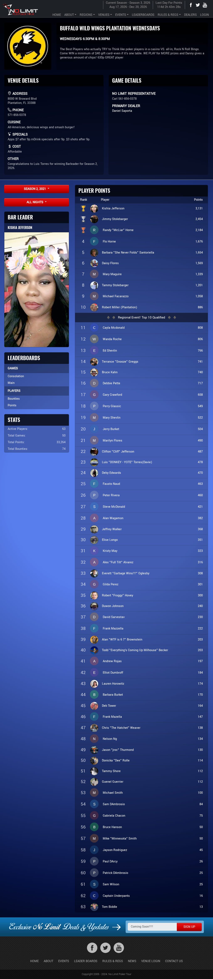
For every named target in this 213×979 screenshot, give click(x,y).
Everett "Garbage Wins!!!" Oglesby (125, 573)
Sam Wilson (111, 884)
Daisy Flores (110, 263)
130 (200, 750)
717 (200, 383)
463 (200, 484)
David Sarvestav (114, 617)
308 (200, 573)
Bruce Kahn (110, 372)
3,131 (199, 208)
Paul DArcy (110, 861)
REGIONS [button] (86, 15)
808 (200, 328)
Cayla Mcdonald (114, 328)
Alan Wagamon (113, 518)
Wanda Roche (112, 339)
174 (200, 684)
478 (200, 462)
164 (200, 706)
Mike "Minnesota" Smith (120, 838)
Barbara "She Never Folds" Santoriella (128, 252)
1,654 (199, 252)
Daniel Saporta (122, 111)
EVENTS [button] (120, 15)
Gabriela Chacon (114, 816)
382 (200, 518)
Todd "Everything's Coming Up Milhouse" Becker (135, 650)
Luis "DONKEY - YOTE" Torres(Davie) (127, 462)
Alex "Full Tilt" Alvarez (118, 562)
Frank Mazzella (113, 628)
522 (200, 417)
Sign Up (189, 927)
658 (200, 395)
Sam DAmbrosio (114, 804)
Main (11, 383)
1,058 (199, 296)
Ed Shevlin (110, 350)
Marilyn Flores (112, 440)
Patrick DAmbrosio (115, 873)
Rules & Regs (112, 961)
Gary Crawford (112, 395)
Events (63, 961)
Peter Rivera (111, 495)
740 (200, 372)
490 (200, 440)
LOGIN (204, 15)
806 (200, 339)
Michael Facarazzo (116, 296)
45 (201, 850)
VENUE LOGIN (150, 961)
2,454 (199, 219)
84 (201, 804)
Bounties (14, 399)
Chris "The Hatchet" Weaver (121, 728)
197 (200, 661)
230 (200, 617)
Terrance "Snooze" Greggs (120, 362)
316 (200, 562)
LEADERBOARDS (143, 15)
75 (201, 816)
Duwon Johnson (113, 606)
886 (200, 307)
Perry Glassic (112, 406)
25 (201, 873)
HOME (56, 15)
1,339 (199, 274)
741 (200, 362)
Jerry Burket (111, 429)
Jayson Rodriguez (115, 850)
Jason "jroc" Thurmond (118, 750)
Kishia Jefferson (20, 227)
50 (201, 827)
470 (200, 473)
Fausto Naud (111, 484)
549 (200, 406)
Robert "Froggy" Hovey (117, 595)
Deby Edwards (111, 473)
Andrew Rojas (112, 661)
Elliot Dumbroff (113, 672)
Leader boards (85, 961)
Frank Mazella (112, 717)
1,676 (199, 241)
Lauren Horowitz (113, 684)
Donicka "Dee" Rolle (116, 760)
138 (200, 728)
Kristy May (110, 551)
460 (200, 495)
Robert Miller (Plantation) (119, 307)
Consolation (16, 376)
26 (201, 861)
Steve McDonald (114, 507)
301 (200, 584)
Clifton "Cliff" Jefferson (118, 451)
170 (200, 695)
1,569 (199, 263)
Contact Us (174, 961)
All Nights (35, 202)
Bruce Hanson (112, 827)
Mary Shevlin (111, 417)
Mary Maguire (112, 274)
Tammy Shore (111, 771)
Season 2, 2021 (35, 189)
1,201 (199, 285)
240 (200, 606)
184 (200, 672)
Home (34, 961)
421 (200, 507)
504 (200, 429)
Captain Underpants (116, 896)
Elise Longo (110, 540)
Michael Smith (113, 793)
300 (200, 595)
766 (200, 350)
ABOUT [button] (69, 15)
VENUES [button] (103, 15)
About (48, 961)
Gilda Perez (110, 584)
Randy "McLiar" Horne (118, 230)
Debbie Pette (111, 383)
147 (200, 717)
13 (201, 907)
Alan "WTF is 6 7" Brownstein (122, 639)
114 (200, 760)
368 (200, 529)
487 (200, 451)
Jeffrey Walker (112, 529)
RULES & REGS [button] (168, 15)
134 (200, 739)
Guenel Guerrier (112, 782)
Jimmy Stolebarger (115, 219)
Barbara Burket (113, 695)
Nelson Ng (110, 739)
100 (200, 793)
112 (200, 771)
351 (200, 540)
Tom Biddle (109, 907)
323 (200, 551)
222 (200, 628)
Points (12, 405)
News (132, 961)
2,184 (199, 230)
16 (201, 896)
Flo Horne (109, 241)
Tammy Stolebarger (115, 285)
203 (200, 639)
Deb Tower (109, 706)
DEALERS (190, 15)
